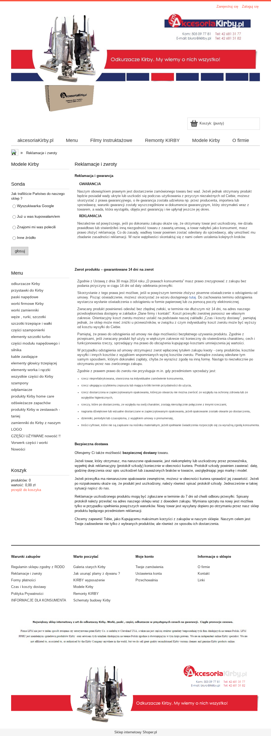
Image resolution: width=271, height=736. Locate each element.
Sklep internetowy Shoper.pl (135, 732)
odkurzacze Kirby (25, 284)
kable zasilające (24, 356)
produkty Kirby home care (32, 396)
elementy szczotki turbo (31, 336)
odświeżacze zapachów (31, 403)
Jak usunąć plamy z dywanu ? (96, 574)
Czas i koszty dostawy (28, 587)
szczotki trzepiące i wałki (31, 323)
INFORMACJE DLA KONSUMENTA (38, 600)
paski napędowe (24, 297)
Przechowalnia (147, 580)
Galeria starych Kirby (89, 567)
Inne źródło (26, 237)
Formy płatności (23, 580)
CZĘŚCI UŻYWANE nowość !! (36, 436)
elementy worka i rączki (30, 370)
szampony (19, 383)
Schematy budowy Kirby (92, 600)
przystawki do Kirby (27, 290)
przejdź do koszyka (26, 490)
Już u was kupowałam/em (38, 216)
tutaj (192, 297)
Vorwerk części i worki (29, 442)
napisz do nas (98, 488)
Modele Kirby (83, 587)
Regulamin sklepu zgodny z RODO (38, 567)
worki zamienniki (25, 310)
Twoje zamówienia (149, 567)
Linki (201, 580)
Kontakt (204, 574)
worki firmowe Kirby (27, 303)
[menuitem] (35, 140)
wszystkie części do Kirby (32, 376)
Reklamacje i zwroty (26, 574)
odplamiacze (21, 389)
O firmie (204, 567)
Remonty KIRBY (86, 594)
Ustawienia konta (149, 574)
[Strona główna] (135, 64)
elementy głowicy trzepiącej (34, 363)
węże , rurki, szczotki (28, 317)
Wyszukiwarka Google (35, 206)
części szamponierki (28, 330)
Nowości (18, 449)
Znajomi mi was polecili (36, 227)
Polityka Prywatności (27, 594)
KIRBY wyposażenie (89, 580)
